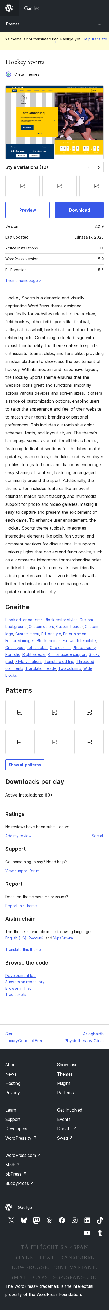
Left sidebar (37, 647)
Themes (12, 24)
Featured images (20, 640)
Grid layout (15, 647)
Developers (16, 1128)
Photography (84, 647)
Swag (65, 1138)
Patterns (65, 1092)
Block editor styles (61, 619)
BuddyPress (19, 1183)
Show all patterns (25, 764)
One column (60, 647)
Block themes (49, 640)
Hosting (12, 1083)
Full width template (79, 640)
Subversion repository (24, 982)
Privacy (12, 1092)
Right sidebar (34, 654)
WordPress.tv (21, 1138)
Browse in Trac (18, 988)
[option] (20, 712)
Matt (12, 1164)
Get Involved (70, 1110)
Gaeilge (25, 1207)
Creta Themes (26, 74)
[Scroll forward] (99, 167)
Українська (63, 938)
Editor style (51, 633)
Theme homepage (21, 280)
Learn (10, 1110)
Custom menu (27, 633)
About (11, 1064)
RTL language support (67, 654)
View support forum (22, 870)
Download (79, 210)
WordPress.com (23, 1155)
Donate (67, 1128)
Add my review (18, 836)
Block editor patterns (24, 619)
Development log (20, 975)
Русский (36, 938)
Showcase (67, 1064)
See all (98, 836)
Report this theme (21, 905)
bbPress (16, 1174)
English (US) (15, 938)
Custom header (69, 626)
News (10, 1074)
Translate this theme (23, 949)
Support (13, 1119)
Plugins (64, 1083)
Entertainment (75, 633)
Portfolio (12, 654)
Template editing (59, 661)
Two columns (69, 668)
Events (64, 1119)
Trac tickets (15, 994)
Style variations (28, 661)
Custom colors (41, 626)
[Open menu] (100, 8)
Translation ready (40, 668)
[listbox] (54, 727)
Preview (27, 210)
